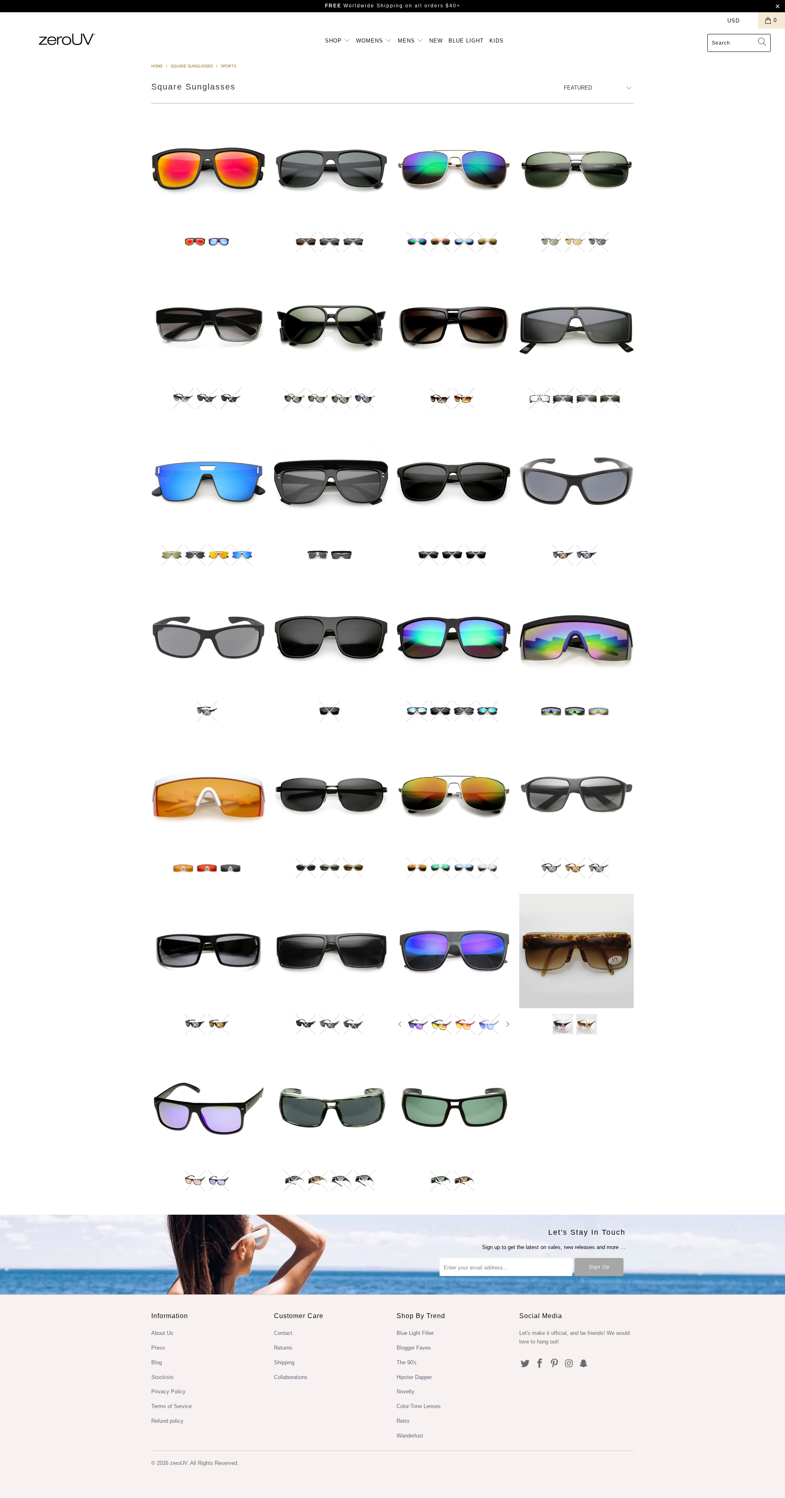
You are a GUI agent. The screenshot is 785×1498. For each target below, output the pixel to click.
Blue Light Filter (415, 1333)
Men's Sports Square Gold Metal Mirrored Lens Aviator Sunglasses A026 (454, 169)
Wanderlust (410, 1436)
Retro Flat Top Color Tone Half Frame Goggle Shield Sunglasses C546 (208, 794)
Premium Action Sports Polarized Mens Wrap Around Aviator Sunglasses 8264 (454, 1107)
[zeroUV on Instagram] (569, 1364)
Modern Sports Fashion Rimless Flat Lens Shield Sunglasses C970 (208, 481)
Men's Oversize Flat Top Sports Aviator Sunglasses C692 (331, 638)
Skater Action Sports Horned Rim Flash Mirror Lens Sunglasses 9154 (454, 951)
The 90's (407, 1362)
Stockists (162, 1377)
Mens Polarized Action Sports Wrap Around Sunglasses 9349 (208, 951)
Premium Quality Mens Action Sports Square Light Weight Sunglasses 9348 (208, 325)
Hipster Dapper (414, 1377)
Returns (283, 1348)
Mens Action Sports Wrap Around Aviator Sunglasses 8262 (331, 1107)
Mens (407, 41)
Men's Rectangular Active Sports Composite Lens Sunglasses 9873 (576, 794)
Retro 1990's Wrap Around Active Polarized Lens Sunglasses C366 (331, 794)
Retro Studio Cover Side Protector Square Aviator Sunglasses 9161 (331, 325)
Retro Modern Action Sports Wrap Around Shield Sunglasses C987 (576, 325)
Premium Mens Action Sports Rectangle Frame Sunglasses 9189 (331, 951)
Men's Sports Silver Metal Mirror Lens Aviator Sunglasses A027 (454, 794)
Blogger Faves (414, 1348)
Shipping (284, 1362)
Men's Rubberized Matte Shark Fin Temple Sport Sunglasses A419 (208, 638)
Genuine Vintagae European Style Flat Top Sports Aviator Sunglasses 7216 (576, 951)
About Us (162, 1333)
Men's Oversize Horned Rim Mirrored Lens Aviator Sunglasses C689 (454, 638)
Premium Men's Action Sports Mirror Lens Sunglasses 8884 (208, 1107)
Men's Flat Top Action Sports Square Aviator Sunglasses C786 (208, 169)
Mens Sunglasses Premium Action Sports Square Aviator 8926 (454, 325)
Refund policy (167, 1421)
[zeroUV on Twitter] (525, 1364)
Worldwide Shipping (364, 6)
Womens (370, 41)
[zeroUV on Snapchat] (584, 1364)
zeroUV (178, 1463)
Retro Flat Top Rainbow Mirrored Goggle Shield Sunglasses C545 (576, 638)
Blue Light (466, 41)
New (436, 41)
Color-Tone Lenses (419, 1406)
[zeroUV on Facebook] (540, 1364)
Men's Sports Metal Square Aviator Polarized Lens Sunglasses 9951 (576, 169)
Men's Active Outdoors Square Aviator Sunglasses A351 (331, 169)
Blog (156, 1362)
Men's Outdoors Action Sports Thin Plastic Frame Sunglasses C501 (454, 481)
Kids (496, 41)
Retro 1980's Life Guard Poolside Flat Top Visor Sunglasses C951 (331, 481)
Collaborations (290, 1377)
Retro (403, 1421)
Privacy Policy (168, 1391)
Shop (334, 41)
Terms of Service (171, 1406)
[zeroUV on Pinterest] (554, 1364)
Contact (283, 1333)
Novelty (406, 1391)
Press (158, 1348)
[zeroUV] (67, 39)
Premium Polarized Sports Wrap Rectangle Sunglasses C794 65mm (576, 481)
